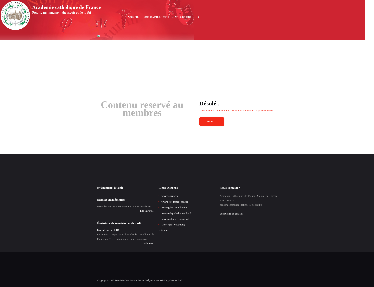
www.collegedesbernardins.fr (176, 213)
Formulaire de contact (231, 213)
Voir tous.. (149, 243)
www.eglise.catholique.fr (174, 207)
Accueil (210, 121)
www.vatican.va (169, 196)
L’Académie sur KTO (108, 230)
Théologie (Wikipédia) (173, 224)
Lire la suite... (147, 210)
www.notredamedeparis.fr (174, 201)
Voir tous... (164, 230)
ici (128, 239)
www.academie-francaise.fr (175, 219)
